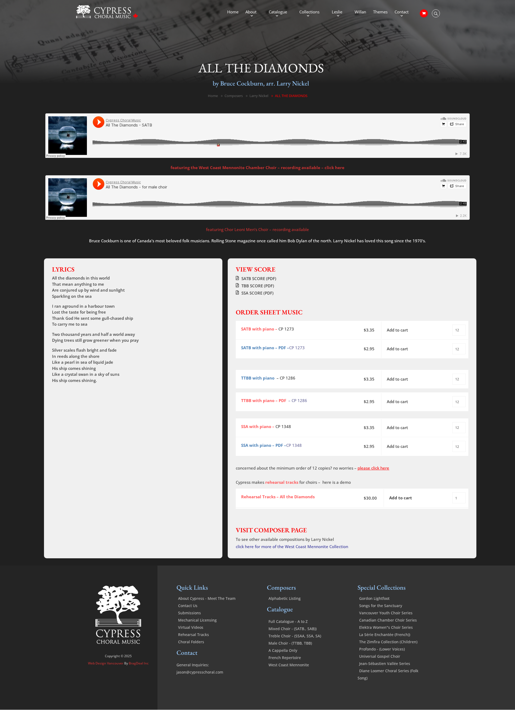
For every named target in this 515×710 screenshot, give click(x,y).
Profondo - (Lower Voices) (382, 649)
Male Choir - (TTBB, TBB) (290, 643)
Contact (402, 12)
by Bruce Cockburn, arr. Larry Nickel (261, 83)
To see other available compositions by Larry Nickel (285, 539)
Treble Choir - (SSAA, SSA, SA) (294, 635)
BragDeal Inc (139, 663)
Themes (380, 12)
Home (232, 12)
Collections (309, 12)
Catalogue (278, 12)
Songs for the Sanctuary (380, 605)
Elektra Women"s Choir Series (386, 627)
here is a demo (336, 482)
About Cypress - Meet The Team (207, 598)
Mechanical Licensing (197, 620)
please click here (373, 468)
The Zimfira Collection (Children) (388, 641)
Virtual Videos (190, 627)
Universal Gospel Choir (379, 656)
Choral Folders (191, 641)
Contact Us (187, 605)
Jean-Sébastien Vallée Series (384, 663)
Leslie (337, 12)
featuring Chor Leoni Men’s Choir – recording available (257, 229)
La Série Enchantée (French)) (384, 634)
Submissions (189, 612)
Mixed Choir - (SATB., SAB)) (292, 628)
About (250, 12)
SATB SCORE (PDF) (258, 278)
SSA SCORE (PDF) (257, 293)
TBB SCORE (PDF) (257, 285)
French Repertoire (284, 657)
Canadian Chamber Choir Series (388, 620)
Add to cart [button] (397, 330)
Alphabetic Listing (284, 598)
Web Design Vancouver (106, 663)
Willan (360, 12)
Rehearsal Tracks (193, 634)
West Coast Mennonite (288, 664)
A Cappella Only (282, 650)
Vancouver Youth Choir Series (386, 612)
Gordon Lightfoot (374, 598)
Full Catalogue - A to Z (288, 621)
